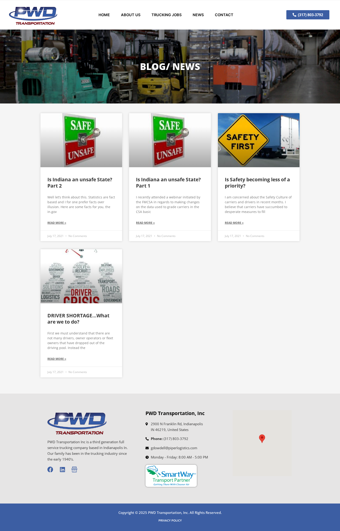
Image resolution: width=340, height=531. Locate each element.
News (198, 14)
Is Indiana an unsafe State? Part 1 (168, 182)
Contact (224, 14)
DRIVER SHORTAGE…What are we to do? (78, 318)
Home (104, 14)
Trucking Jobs (166, 14)
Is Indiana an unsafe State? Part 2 (79, 182)
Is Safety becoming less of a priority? (257, 182)
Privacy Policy (170, 520)
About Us (130, 14)
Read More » (56, 223)
